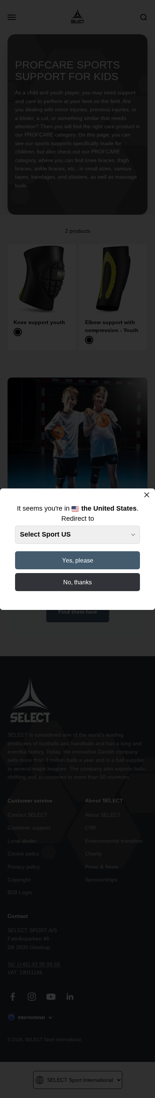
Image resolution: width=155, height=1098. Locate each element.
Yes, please (77, 560)
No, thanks (77, 582)
